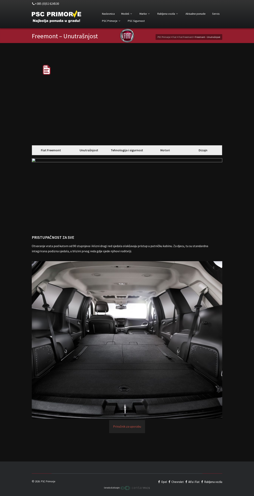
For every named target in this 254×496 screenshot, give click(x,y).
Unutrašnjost (89, 150)
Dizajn (203, 150)
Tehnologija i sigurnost (127, 150)
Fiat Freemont (51, 150)
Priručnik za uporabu (127, 426)
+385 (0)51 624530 (47, 4)
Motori (165, 150)
